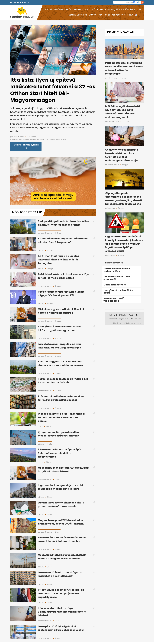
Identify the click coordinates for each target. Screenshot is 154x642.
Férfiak (107, 14)
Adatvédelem (134, 315)
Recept (133, 9)
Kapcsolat (113, 319)
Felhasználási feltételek (117, 315)
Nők (118, 9)
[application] (53, 181)
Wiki (123, 14)
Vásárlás (58, 9)
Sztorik (72, 14)
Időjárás (76, 9)
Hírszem (86, 9)
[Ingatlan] (23, 12)
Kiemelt (49, 9)
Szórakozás (97, 9)
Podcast (116, 14)
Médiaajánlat (136, 319)
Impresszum (124, 319)
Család (125, 9)
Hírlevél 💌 (132, 14)
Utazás (67, 9)
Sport (79, 14)
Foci (85, 14)
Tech (99, 14)
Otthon (92, 14)
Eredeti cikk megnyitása (26, 144)
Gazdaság (109, 9)
